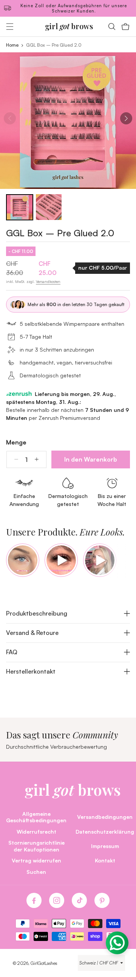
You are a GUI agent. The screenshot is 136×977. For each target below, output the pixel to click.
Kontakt (105, 860)
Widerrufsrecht (36, 831)
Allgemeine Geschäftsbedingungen (36, 817)
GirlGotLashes (44, 963)
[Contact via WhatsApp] (117, 942)
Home (12, 45)
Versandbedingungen (105, 816)
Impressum (105, 845)
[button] (10, 26)
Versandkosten (48, 281)
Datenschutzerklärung (105, 831)
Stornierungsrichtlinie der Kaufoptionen (36, 846)
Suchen (36, 871)
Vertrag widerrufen (36, 860)
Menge (16, 442)
